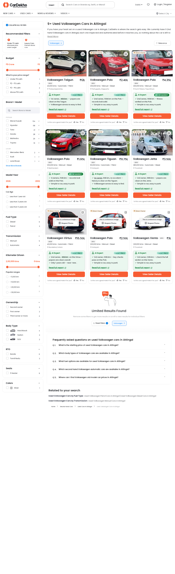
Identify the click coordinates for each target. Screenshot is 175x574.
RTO (8, 349)
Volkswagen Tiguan (103, 160)
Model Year (12, 175)
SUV (19, 339)
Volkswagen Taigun (60, 81)
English (138, 4)
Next (85, 63)
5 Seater (14, 373)
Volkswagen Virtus (59, 239)
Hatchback (22, 331)
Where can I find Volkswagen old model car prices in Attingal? (85, 377)
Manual (13, 241)
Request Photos (67, 223)
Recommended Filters (18, 34)
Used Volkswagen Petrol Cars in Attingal (101, 396)
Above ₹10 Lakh (16, 92)
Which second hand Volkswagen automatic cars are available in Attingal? (91, 369)
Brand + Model (14, 102)
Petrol (12, 226)
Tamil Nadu (15, 358)
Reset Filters (101, 323)
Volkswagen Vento (148, 238)
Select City (164, 14)
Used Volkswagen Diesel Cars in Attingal (138, 396)
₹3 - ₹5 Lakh (15, 88)
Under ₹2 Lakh (16, 79)
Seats (9, 368)
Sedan (20, 335)
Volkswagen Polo (101, 81)
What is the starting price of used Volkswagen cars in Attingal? (86, 345)
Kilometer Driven (15, 255)
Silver (16, 388)
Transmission (13, 236)
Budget (10, 58)
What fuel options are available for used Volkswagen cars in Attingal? (89, 361)
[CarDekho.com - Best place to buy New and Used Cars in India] (15, 5)
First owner (15, 312)
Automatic (14, 245)
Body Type (12, 326)
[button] (66, 102)
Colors (9, 383)
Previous (47, 63)
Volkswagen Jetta (145, 160)
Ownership (12, 302)
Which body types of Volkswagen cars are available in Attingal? (86, 353)
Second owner (16, 307)
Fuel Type (11, 217)
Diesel (12, 222)
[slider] (7, 70)
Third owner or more (19, 316)
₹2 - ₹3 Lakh (15, 83)
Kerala (13, 354)
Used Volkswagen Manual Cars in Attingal (107, 401)
